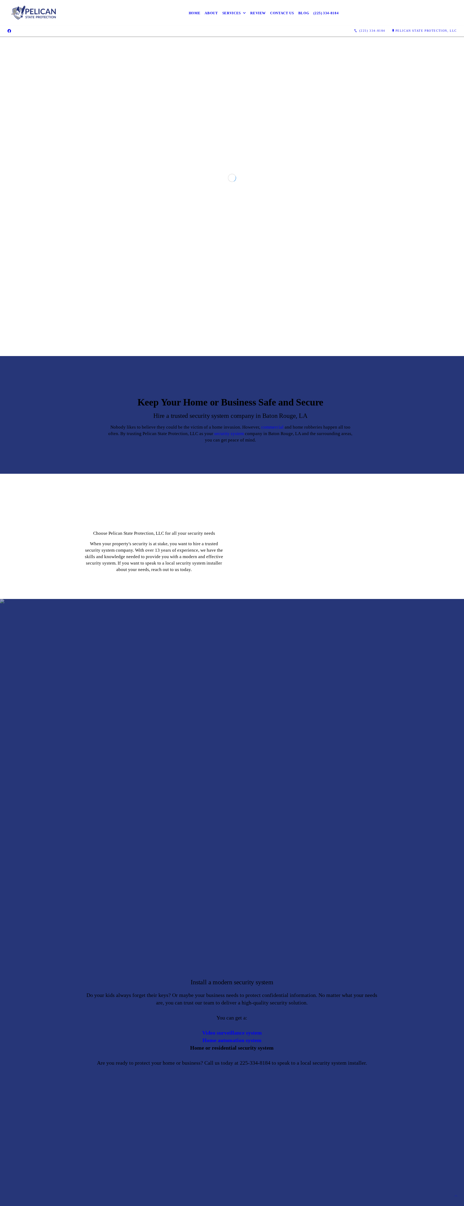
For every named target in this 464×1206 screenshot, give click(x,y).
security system (229, 680)
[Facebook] (9, 31)
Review (258, 13)
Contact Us (282, 13)
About (211, 13)
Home (195, 13)
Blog (303, 13)
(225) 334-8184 (326, 13)
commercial (272, 674)
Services (231, 13)
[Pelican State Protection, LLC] (33, 13)
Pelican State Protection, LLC (426, 30)
